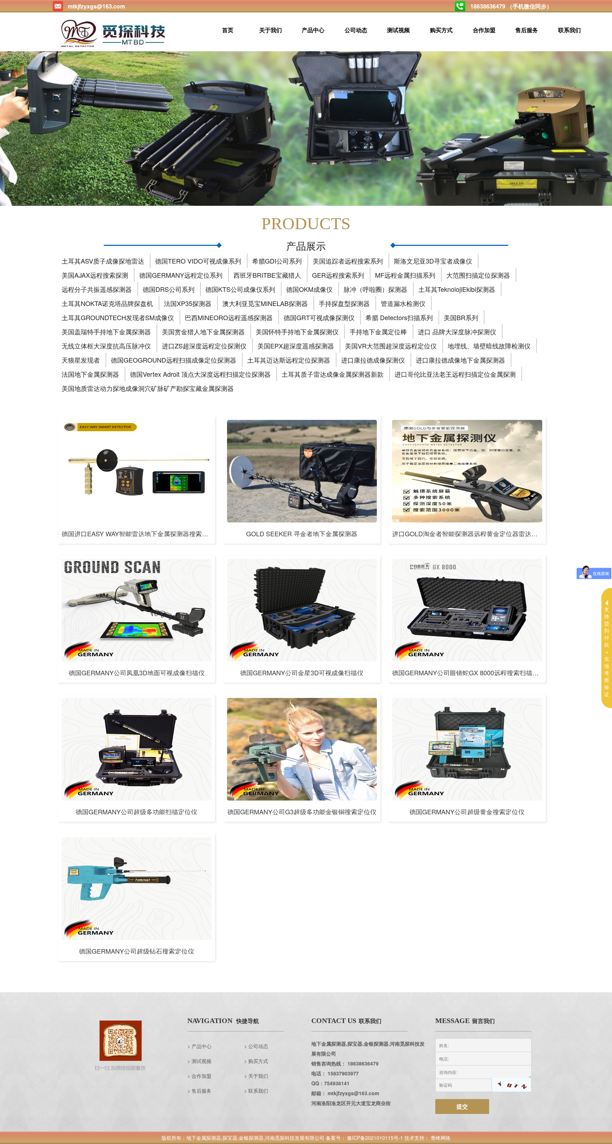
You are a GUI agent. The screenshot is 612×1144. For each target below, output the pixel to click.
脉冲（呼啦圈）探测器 (375, 289)
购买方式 (441, 30)
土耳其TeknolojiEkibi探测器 (456, 289)
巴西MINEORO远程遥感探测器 (229, 317)
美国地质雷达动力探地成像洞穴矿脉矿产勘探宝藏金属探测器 (148, 388)
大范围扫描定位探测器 (478, 274)
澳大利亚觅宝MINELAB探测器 (265, 303)
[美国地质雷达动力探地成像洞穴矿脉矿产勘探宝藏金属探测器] (306, 128)
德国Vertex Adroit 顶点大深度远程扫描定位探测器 (200, 374)
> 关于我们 (256, 1075)
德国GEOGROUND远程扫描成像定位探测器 (173, 359)
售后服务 (526, 30)
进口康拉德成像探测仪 (373, 359)
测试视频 (398, 30)
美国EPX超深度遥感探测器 (295, 345)
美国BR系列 (461, 317)
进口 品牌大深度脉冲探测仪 (457, 331)
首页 (227, 30)
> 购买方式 (256, 1060)
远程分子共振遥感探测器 (97, 289)
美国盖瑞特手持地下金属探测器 (106, 331)
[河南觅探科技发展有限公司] (114, 33)
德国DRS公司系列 (168, 289)
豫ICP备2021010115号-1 (375, 1137)
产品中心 (313, 30)
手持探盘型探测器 (344, 303)
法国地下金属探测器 (90, 374)
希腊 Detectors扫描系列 (399, 317)
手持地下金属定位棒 (378, 331)
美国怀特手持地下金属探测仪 (297, 331)
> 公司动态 (256, 1046)
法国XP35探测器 (187, 303)
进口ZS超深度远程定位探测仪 (204, 345)
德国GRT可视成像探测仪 (319, 317)
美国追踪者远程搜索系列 (348, 260)
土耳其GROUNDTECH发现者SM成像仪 (118, 317)
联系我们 (569, 30)
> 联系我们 (256, 1090)
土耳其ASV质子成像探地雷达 (103, 260)
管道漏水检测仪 (403, 303)
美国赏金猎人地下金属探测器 (203, 331)
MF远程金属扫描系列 (405, 274)
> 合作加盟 (199, 1075)
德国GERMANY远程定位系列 (180, 274)
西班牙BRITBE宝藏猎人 (267, 274)
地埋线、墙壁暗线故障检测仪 (489, 345)
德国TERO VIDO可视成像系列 (198, 260)
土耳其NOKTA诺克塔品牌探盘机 (107, 303)
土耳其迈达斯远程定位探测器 (288, 359)
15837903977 (343, 1073)
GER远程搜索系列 (338, 274)
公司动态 (356, 30)
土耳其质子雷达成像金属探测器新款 (333, 374)
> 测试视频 (199, 1060)
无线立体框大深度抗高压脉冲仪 (106, 345)
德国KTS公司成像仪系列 (240, 289)
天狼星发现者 (81, 359)
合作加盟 (483, 30)
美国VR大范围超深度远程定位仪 (391, 345)
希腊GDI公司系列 (277, 260)
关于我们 (270, 30)
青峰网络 (440, 1137)
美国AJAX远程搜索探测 (95, 274)
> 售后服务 (199, 1090)
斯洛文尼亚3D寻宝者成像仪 (433, 260)
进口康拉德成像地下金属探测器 (460, 359)
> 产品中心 (199, 1046)
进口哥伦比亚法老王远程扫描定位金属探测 (455, 374)
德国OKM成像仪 (309, 289)
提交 (462, 1106)
